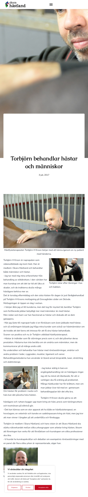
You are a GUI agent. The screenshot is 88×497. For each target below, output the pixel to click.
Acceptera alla (43, 487)
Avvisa (28, 487)
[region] (30, 479)
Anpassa (14, 487)
